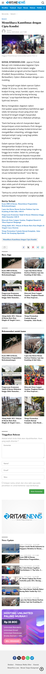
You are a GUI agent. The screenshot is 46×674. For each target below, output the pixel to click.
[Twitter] (19, 658)
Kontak (36, 665)
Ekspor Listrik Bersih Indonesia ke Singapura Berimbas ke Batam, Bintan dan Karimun (31, 548)
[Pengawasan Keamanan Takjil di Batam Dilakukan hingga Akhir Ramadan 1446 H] (12, 285)
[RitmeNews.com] (15, 3)
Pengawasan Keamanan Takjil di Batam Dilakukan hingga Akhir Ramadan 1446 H (23, 216)
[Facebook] (15, 658)
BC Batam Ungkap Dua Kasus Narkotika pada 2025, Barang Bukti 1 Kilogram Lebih (30, 580)
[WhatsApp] (28, 658)
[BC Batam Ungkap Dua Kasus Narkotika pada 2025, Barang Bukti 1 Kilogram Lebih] (10, 580)
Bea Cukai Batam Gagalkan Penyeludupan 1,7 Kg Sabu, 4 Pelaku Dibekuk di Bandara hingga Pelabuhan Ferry (30, 569)
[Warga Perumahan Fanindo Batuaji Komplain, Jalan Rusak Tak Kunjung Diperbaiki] (34, 308)
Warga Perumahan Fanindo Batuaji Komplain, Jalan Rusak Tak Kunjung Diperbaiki (21, 232)
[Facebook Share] (23, 247)
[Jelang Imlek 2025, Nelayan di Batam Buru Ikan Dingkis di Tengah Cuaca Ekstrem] (12, 308)
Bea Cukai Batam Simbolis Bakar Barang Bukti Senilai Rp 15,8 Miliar (31, 590)
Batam (4, 19)
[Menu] (3, 3)
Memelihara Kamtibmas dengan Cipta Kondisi (20, 239)
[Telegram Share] (38, 247)
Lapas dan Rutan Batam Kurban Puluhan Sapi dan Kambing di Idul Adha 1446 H (20, 210)
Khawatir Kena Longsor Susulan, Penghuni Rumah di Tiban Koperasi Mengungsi (21, 221)
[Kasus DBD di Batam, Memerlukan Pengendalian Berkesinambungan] (12, 262)
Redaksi (9, 30)
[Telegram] (32, 658)
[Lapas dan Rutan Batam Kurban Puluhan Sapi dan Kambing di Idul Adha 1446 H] (34, 262)
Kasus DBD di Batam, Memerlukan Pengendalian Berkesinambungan (19, 205)
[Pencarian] (43, 3)
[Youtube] (23, 658)
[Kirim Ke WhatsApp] (42, 247)
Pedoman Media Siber (23, 665)
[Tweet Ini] (28, 247)
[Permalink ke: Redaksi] (4, 31)
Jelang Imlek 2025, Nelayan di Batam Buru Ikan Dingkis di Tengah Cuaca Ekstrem (23, 227)
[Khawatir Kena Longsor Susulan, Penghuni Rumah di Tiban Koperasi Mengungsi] (34, 285)
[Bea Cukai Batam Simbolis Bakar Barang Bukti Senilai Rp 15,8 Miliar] (10, 591)
